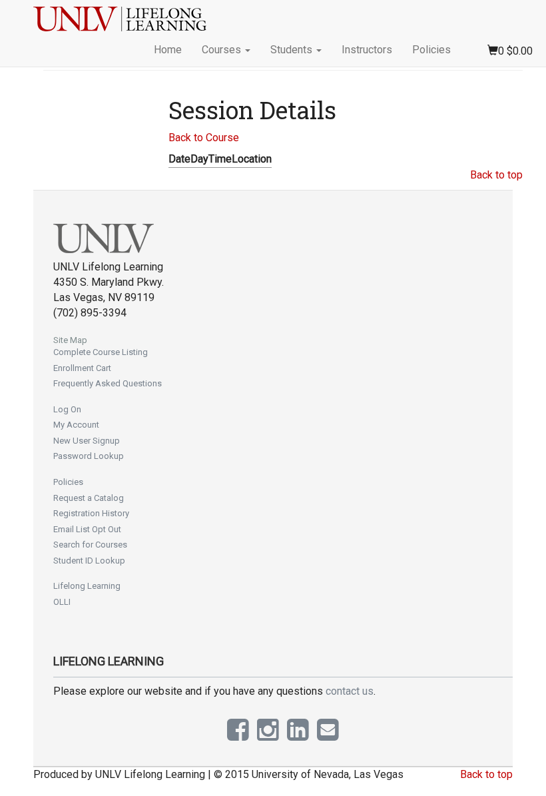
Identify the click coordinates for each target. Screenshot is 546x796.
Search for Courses (90, 545)
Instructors (367, 49)
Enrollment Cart (82, 368)
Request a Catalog (88, 498)
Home (168, 49)
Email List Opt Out (87, 529)
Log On (67, 409)
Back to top (496, 175)
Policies (431, 49)
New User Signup (86, 441)
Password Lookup (88, 456)
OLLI (62, 602)
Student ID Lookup (89, 561)
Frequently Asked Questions (107, 383)
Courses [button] (223, 49)
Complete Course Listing (100, 352)
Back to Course (203, 137)
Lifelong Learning (87, 586)
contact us (350, 691)
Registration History (91, 513)
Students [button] (292, 49)
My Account (76, 425)
